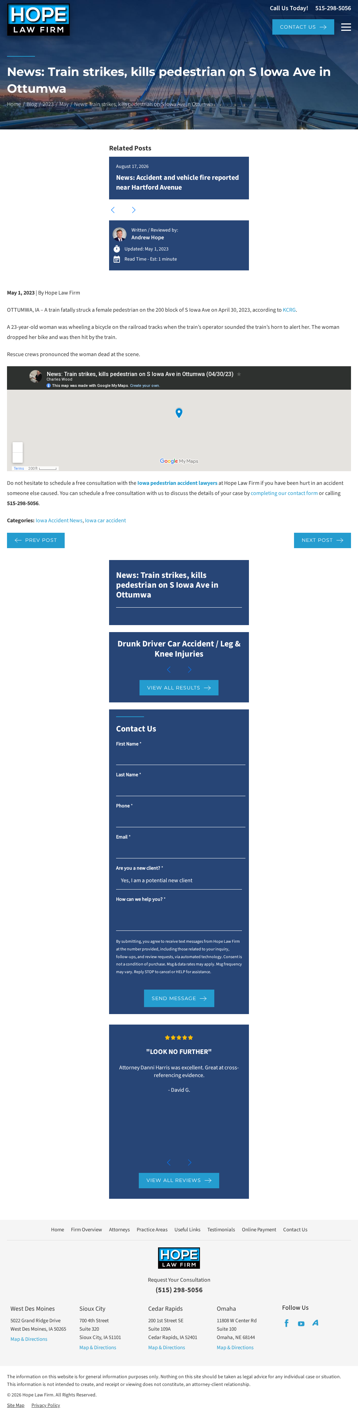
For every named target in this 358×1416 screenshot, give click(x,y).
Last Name (128, 775)
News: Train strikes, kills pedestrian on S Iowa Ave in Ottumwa (167, 585)
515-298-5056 (333, 8)
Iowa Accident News (59, 520)
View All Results (173, 688)
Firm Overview (86, 1229)
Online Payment (259, 1229)
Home (14, 104)
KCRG (289, 310)
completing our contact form (284, 493)
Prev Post (41, 540)
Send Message (174, 998)
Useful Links (187, 1229)
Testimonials (221, 1229)
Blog (32, 104)
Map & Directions (28, 1339)
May (64, 104)
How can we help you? (141, 899)
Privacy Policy (45, 1405)
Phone (124, 806)
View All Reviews (173, 1180)
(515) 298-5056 (179, 1290)
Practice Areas (152, 1229)
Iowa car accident (105, 520)
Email (123, 837)
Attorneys (119, 1229)
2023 (48, 104)
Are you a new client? (139, 868)
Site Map (15, 1405)
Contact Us (298, 27)
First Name (129, 744)
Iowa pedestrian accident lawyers (177, 483)
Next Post (317, 540)
